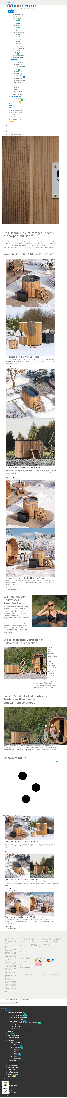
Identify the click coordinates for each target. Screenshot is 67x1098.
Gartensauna (45, 944)
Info (10, 107)
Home (10, 9)
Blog (10, 103)
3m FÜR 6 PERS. (19, 73)
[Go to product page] (32, 307)
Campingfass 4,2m (17, 98)
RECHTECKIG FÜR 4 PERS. (18, 1017)
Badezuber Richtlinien (16, 110)
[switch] (5, 1092)
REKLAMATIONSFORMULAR (17, 119)
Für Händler (56, 941)
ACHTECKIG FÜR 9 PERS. (18, 1014)
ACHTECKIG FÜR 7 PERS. (17, 1019)
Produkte (11, 11)
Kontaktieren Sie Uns (23, 942)
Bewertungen (23, 946)
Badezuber (45, 941)
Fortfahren (16, 1003)
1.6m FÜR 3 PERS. (19, 63)
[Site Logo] (28, 7)
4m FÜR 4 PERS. (20, 77)
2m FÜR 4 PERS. (19, 64)
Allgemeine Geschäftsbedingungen (37, 945)
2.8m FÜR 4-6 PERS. (16, 1048)
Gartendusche (18, 100)
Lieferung (13, 114)
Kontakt (11, 105)
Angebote (44, 947)
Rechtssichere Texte (16, 118)
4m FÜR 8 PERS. (19, 78)
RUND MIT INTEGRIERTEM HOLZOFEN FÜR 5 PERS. (25, 1023)
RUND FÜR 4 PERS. (20, 43)
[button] (30, 787)
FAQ (12, 109)
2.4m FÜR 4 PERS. (20, 66)
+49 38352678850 (10, 2)
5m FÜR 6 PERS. (20, 80)
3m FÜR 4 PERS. (19, 71)
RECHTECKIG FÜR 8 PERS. (18, 1016)
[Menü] (8, 1082)
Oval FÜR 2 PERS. (20, 47)
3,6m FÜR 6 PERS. (19, 75)
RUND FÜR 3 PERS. (20, 45)
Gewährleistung (15, 116)
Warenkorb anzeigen (6, 1003)
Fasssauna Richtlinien (16, 112)
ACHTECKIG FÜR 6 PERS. (18, 1021)
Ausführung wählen (13, 368)
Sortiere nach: (6, 815)
